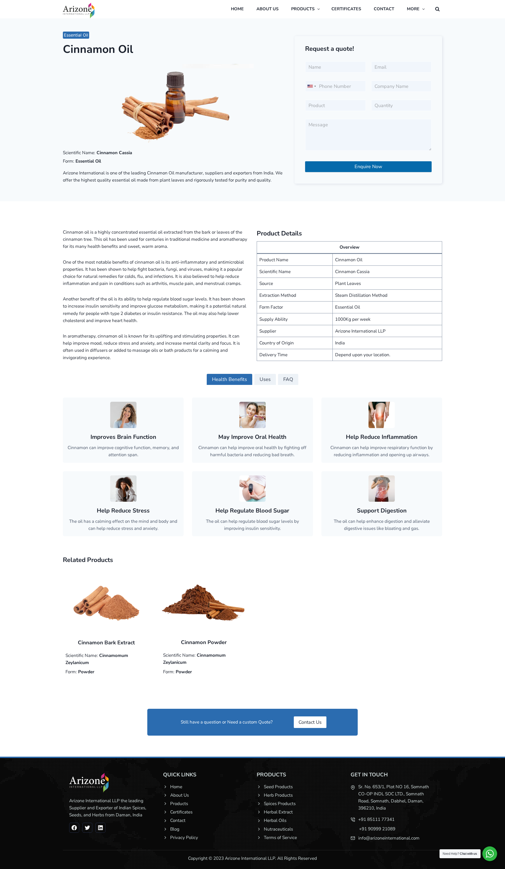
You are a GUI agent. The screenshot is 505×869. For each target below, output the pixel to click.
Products (179, 804)
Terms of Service (280, 838)
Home (237, 9)
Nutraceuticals (278, 829)
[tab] (229, 379)
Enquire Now (368, 166)
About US (267, 9)
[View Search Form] (437, 9)
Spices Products (280, 804)
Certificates (346, 9)
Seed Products (278, 787)
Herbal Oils (275, 820)
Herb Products (278, 795)
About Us (179, 795)
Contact (384, 9)
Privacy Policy (184, 838)
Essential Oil (76, 35)
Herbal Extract (278, 812)
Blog (174, 829)
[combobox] (311, 86)
